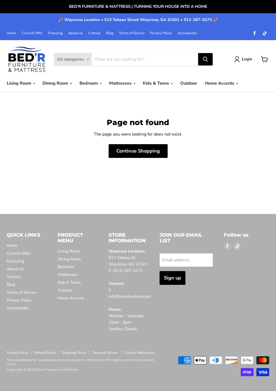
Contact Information (139, 352)
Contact (94, 33)
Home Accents (220, 83)
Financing (55, 33)
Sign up (172, 278)
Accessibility (187, 33)
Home (11, 33)
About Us (75, 33)
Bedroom (89, 83)
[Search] (205, 59)
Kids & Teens (156, 83)
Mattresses (121, 83)
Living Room (19, 83)
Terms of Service (132, 33)
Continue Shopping (138, 151)
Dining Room (56, 83)
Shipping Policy (74, 352)
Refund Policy (45, 352)
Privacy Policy (161, 33)
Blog (109, 33)
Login (247, 59)
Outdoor (188, 83)
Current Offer (32, 33)
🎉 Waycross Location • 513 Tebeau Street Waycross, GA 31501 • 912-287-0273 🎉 (138, 19)
